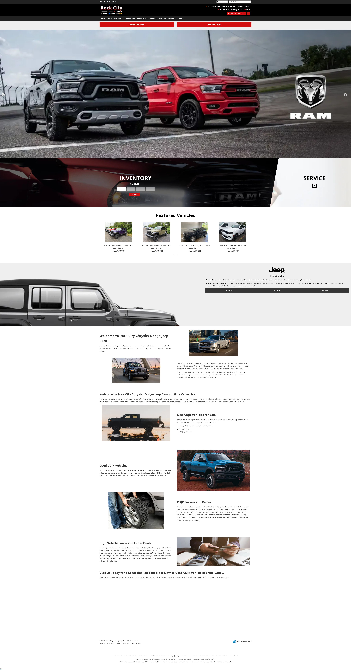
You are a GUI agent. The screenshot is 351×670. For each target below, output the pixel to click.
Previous (7, 96)
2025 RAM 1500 (184, 429)
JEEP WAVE (325, 290)
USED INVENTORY (214, 25)
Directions (110, 643)
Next (348, 96)
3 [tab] (172, 156)
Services (171, 18)
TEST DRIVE (276, 290)
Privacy (118, 643)
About (179, 18)
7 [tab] (183, 156)
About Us (102, 643)
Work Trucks (141, 18)
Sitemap (138, 643)
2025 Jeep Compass (185, 432)
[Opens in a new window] (244, 13)
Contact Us (125, 643)
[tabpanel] (175, 94)
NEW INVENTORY (137, 25)
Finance (152, 18)
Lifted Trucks (130, 18)
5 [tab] (178, 156)
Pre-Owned (118, 18)
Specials (162, 18)
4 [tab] (175, 156)
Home (103, 18)
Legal (132, 643)
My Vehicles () (106, 1)
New (108, 18)
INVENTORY (229, 290)
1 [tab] (167, 156)
